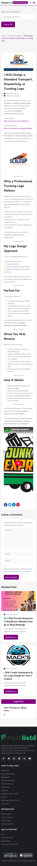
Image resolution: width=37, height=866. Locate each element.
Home (3, 36)
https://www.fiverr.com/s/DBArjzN (16, 121)
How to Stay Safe (7, 838)
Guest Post (5, 803)
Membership (5, 777)
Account (4, 797)
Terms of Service (7, 817)
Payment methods (7, 824)
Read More (10, 637)
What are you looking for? (11, 12)
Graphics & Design (14, 36)
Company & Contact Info (9, 844)
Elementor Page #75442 (9, 794)
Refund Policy (6, 841)
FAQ (2, 834)
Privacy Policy (6, 821)
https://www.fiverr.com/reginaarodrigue (18, 128)
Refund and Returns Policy (10, 800)
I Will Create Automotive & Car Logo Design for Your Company (18, 676)
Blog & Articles (6, 814)
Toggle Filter (18, 701)
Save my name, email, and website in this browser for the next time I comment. (18, 570)
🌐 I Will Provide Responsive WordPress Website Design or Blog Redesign (18, 621)
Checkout (4, 790)
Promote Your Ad (7, 784)
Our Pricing (5, 787)
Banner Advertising (7, 780)
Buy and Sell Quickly (8, 774)
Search (7, 24)
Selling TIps (5, 770)
